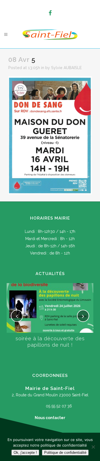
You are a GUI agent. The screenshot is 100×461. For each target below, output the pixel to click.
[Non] (93, 447)
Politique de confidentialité (65, 452)
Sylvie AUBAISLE (66, 68)
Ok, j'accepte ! (25, 452)
